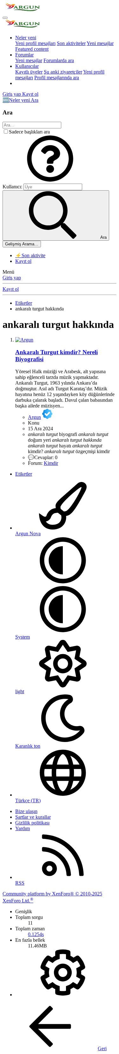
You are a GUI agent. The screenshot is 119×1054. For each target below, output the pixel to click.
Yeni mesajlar (100, 43)
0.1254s (36, 934)
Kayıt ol (23, 261)
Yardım (22, 828)
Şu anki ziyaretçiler (63, 72)
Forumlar (24, 54)
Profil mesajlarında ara (56, 77)
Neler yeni (25, 37)
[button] (50, 180)
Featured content (32, 49)
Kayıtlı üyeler (29, 72)
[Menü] (5, 18)
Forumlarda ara (58, 60)
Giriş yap (12, 277)
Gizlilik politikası (32, 822)
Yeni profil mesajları (35, 43)
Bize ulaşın (26, 811)
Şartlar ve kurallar (33, 817)
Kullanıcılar (27, 66)
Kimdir (51, 463)
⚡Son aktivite (30, 255)
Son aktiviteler (71, 43)
